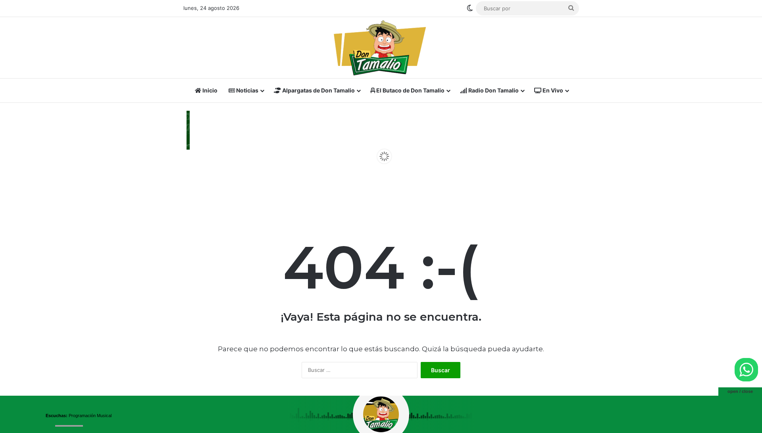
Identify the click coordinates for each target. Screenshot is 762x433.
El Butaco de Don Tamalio (409, 90)
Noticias (246, 90)
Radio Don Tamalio (493, 90)
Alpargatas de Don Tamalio (318, 90)
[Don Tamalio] (381, 47)
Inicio (209, 90)
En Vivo (552, 90)
